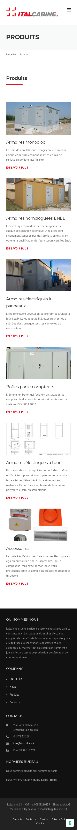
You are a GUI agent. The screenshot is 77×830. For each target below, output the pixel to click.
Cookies (43, 819)
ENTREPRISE (17, 679)
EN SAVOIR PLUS (17, 167)
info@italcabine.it (23, 743)
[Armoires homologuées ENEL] (38, 194)
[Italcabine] (32, 13)
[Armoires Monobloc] (38, 118)
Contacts (15, 702)
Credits (40, 823)
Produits (14, 694)
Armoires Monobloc (25, 142)
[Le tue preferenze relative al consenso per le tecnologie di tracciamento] (70, 823)
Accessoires (18, 548)
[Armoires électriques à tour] (38, 439)
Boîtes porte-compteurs (30, 386)
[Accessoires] (38, 524)
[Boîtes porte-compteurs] (38, 363)
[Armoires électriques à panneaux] (38, 275)
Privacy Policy (59, 819)
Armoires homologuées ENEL (35, 218)
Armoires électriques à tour (33, 462)
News (13, 686)
